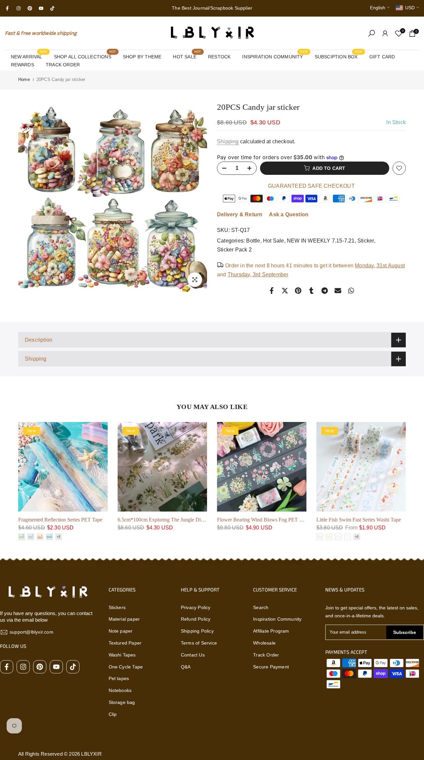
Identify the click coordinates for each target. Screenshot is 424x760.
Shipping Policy (197, 631)
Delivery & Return (239, 214)
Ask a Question (288, 214)
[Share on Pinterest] (298, 291)
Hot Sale (273, 240)
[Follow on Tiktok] (52, 8)
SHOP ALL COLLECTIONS (85, 56)
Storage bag (122, 702)
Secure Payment (271, 666)
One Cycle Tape (126, 666)
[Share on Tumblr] (311, 291)
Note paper (121, 631)
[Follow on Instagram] (18, 8)
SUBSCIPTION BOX (339, 56)
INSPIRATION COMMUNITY (275, 56)
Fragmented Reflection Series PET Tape (60, 519)
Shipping (228, 141)
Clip (113, 714)
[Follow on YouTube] (41, 8)
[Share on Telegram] (324, 291)
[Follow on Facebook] (7, 8)
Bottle (253, 240)
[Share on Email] (338, 291)
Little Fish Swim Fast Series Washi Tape (358, 519)
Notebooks (120, 690)
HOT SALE (187, 56)
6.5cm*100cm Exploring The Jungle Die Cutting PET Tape (180, 519)
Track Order (266, 654)
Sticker (365, 240)
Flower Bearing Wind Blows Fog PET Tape (263, 519)
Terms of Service (199, 643)
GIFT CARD (382, 56)
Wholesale (264, 643)
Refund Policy (196, 619)
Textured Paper (125, 643)
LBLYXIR (91, 754)
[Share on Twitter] (285, 291)
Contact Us (193, 654)
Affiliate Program (271, 631)
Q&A (186, 666)
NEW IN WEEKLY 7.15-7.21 (321, 240)
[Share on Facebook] (271, 291)
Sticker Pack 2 (234, 249)
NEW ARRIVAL (29, 56)
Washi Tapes (122, 654)
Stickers (117, 607)
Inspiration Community (277, 619)
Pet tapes (119, 678)
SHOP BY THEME (142, 56)
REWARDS (22, 64)
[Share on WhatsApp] (351, 291)
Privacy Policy (196, 607)
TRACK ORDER (63, 64)
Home (24, 79)
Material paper (124, 619)
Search (260, 607)
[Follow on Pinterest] (29, 8)
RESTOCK (219, 56)
